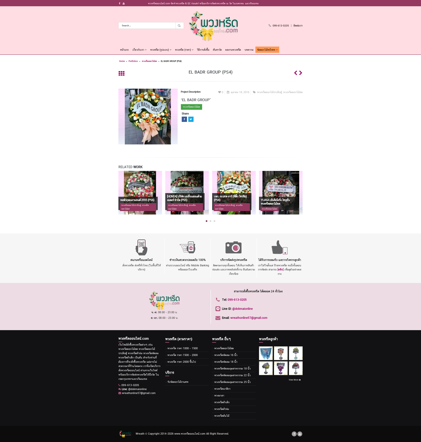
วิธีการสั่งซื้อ (203, 49)
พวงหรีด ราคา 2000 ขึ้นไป (181, 361)
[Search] (180, 25)
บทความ (249, 49)
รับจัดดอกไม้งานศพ (177, 381)
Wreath (140, 433)
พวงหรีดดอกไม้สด (149, 61)
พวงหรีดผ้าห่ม (221, 409)
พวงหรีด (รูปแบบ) (159, 49)
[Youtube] (124, 3)
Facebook (184, 119)
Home (122, 61)
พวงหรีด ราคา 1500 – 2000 (182, 355)
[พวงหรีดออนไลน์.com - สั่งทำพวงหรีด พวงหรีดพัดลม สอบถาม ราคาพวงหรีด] (213, 26)
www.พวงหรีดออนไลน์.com (189, 433)
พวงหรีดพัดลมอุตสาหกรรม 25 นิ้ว (232, 382)
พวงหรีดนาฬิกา (222, 388)
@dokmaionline (242, 308)
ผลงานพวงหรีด (233, 49)
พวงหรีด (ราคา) (183, 49)
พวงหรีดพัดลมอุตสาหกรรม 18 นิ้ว (232, 368)
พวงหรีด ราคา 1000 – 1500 (182, 348)
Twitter (191, 119)
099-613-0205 (281, 25)
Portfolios (133, 61)
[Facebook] (120, 3)
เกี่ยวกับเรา (138, 49)
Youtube (299, 433)
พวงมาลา (219, 395)
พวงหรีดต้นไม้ (221, 415)
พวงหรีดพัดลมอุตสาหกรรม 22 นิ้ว (232, 375)
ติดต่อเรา (298, 25)
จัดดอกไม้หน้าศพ (266, 49)
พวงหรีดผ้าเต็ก (222, 402)
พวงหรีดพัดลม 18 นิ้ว (225, 361)
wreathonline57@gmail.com (248, 317)
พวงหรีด (137, 344)
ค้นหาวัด (217, 49)
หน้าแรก (124, 49)
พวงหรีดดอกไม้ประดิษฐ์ (269, 92)
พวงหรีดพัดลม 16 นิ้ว (225, 355)
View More (294, 380)
